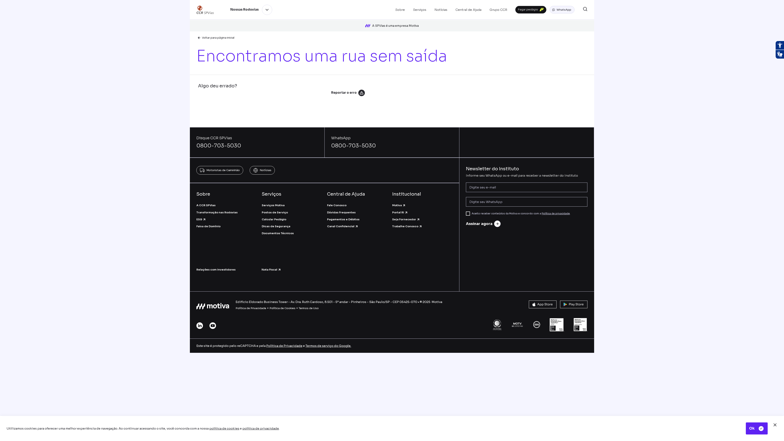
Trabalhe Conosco (405, 226)
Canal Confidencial (340, 226)
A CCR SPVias (206, 205)
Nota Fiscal (269, 269)
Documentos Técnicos (278, 233)
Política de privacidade (556, 213)
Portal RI (398, 212)
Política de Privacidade (251, 308)
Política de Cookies (282, 308)
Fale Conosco (336, 205)
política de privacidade (260, 428)
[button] (562, 10)
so (317, 308)
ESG (199, 219)
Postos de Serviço (275, 212)
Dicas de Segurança (276, 226)
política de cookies (224, 428)
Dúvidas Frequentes (341, 212)
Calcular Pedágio (274, 219)
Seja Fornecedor (404, 219)
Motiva (397, 205)
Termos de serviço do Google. (328, 346)
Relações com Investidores (216, 269)
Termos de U (307, 308)
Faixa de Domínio (208, 226)
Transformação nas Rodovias (217, 212)
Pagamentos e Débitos (343, 219)
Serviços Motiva (273, 205)
